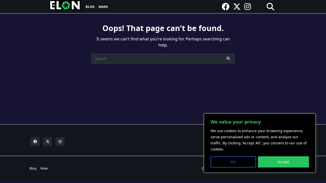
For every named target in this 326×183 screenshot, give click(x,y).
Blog (90, 6)
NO (233, 161)
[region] (260, 143)
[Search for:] (163, 58)
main (103, 6)
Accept (283, 161)
